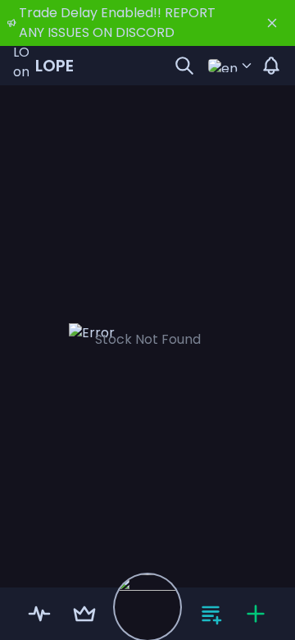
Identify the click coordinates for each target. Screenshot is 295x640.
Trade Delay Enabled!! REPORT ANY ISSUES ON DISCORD (117, 22)
